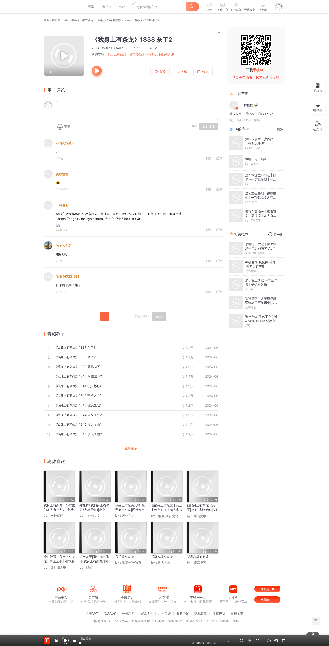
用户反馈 (164, 613)
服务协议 (182, 613)
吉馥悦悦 (62, 174)
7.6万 (237, 114)
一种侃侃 (62, 205)
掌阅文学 (200, 516)
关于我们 (92, 613)
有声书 (56, 20)
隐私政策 (200, 613)
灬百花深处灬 (65, 143)
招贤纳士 (146, 613)
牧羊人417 (63, 245)
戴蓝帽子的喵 (131, 562)
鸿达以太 (128, 515)
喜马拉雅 (61, 6)
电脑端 (266, 599)
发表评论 (208, 126)
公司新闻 (128, 613)
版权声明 (219, 613)
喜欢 (162, 72)
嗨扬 (89, 567)
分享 (205, 72)
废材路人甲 (58, 567)
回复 (209, 158)
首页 (46, 20)
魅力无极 (164, 562)
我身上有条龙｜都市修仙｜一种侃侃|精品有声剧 (92, 20)
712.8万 (268, 114)
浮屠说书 (92, 515)
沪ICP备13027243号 (192, 621)
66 (252, 114)
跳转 (159, 317)
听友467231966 (68, 276)
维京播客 (200, 562)
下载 (184, 72)
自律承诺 (237, 613)
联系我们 (110, 613)
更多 (280, 129)
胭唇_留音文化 (168, 516)
